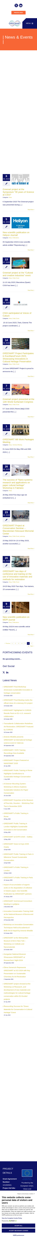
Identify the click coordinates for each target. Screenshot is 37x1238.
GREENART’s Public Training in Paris (18, 877)
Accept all (18, 1225)
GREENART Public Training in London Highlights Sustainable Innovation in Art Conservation (15, 827)
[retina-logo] (14, 21)
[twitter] (16, 5)
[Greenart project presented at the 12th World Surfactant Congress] (20, 389)
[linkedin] (20, 5)
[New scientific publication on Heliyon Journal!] (20, 222)
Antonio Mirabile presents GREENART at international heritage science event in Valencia (18, 740)
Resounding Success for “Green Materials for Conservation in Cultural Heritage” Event (18, 1009)
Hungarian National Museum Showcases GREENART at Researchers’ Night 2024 (15, 957)
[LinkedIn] (7, 672)
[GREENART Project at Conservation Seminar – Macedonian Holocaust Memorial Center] (20, 515)
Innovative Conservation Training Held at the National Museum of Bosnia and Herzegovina (18, 914)
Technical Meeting (17, 445)
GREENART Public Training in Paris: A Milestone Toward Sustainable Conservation (18, 857)
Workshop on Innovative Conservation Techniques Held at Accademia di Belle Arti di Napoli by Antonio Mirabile (18, 928)
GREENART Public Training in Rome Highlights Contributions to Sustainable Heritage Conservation (18, 773)
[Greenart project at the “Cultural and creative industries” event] (20, 263)
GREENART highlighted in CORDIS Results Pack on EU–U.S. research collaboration (17, 713)
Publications (16, 237)
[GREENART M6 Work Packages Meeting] (20, 429)
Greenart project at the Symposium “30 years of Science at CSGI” (18, 192)
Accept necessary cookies (18, 1230)
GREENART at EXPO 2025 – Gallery (18, 837)
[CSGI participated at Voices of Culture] (20, 303)
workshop (22, 536)
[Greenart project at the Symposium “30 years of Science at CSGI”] (20, 179)
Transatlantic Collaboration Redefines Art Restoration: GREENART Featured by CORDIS (18, 727)
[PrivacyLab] (13, 1221)
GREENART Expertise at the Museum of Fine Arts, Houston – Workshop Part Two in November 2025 (18, 803)
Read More (30, 209)
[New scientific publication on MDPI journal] (20, 607)
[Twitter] (4, 672)
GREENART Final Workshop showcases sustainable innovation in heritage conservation (18, 690)
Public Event (16, 278)
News (10, 197)
